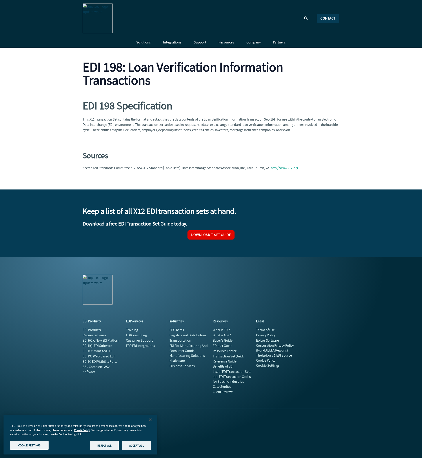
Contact (328, 18)
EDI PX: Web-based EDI (99, 356)
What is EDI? (221, 330)
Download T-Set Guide (211, 235)
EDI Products (92, 330)
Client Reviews (223, 392)
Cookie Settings (268, 365)
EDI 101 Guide (222, 346)
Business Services (182, 366)
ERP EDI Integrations (140, 346)
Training (132, 330)
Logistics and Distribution (187, 335)
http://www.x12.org (284, 168)
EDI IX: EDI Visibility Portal (100, 361)
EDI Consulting (136, 335)
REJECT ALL (104, 445)
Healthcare (177, 361)
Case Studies (222, 386)
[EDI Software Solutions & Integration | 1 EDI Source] (98, 18)
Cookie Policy (82, 430)
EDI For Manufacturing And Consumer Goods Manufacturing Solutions (188, 351)
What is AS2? (222, 335)
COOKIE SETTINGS (29, 445)
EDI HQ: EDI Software (97, 346)
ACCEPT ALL (136, 445)
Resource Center (224, 351)
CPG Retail (176, 330)
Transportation (180, 340)
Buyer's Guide (223, 340)
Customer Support (139, 340)
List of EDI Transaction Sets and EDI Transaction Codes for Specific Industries (232, 377)
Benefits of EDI (223, 366)
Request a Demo (94, 335)
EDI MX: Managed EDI (97, 351)
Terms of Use (265, 330)
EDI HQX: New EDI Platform (101, 340)
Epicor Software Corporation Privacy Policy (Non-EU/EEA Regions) (275, 345)
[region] (80, 434)
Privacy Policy (265, 335)
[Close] (150, 420)
